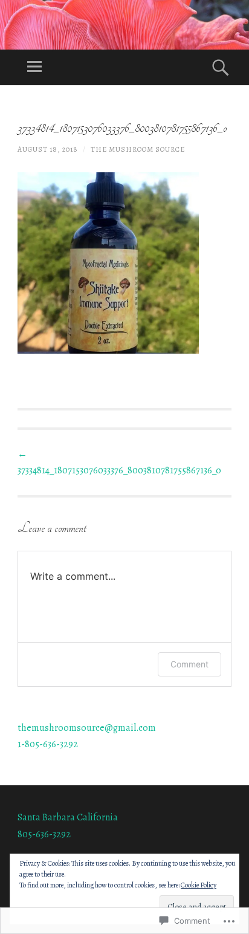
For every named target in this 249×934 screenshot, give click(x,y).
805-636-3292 (44, 834)
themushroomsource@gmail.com (87, 728)
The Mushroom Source (138, 149)
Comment (189, 664)
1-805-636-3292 (48, 744)
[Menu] (34, 67)
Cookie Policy (198, 885)
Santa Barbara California (68, 817)
